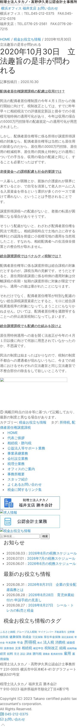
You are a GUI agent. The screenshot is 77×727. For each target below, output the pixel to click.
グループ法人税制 (26, 631)
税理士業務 (15, 464)
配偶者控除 (57, 654)
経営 (3, 653)
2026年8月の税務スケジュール (52, 553)
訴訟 (22, 653)
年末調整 (11, 642)
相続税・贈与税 (18, 443)
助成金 (26, 637)
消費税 (60, 642)
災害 (18, 648)
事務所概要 (15, 474)
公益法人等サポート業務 (25, 448)
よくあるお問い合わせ (24, 484)
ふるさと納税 (7, 631)
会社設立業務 (17, 458)
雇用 (67, 653)
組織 (62, 648)
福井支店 (29, 8)
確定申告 (38, 648)
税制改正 (51, 648)
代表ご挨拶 (15, 438)
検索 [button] (45, 536)
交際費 (70, 632)
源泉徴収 (9, 648)
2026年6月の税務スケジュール (52, 563)
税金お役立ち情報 (32, 422)
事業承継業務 (17, 453)
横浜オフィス (11, 8)
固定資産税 (67, 637)
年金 (20, 642)
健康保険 (15, 637)
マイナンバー (45, 631)
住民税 (4, 637)
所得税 (65, 422)
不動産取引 (60, 632)
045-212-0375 (16, 714)
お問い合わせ (47, 8)
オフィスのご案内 (20, 469)
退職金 (46, 653)
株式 (39, 642)
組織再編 (72, 648)
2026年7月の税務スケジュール (51, 558)
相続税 (27, 648)
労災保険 (38, 637)
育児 (16, 653)
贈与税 (37, 653)
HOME (12, 432)
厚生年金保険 (52, 637)
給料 (10, 653)
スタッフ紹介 (17, 479)
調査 (29, 653)
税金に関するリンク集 (24, 489)
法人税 (48, 642)
